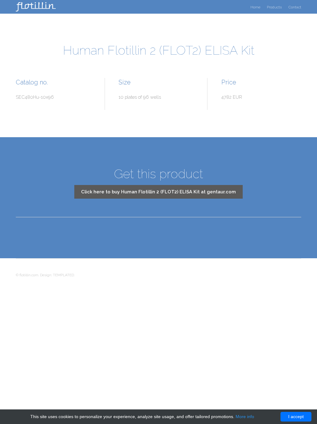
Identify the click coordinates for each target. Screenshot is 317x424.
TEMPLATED (63, 275)
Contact (295, 7)
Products (274, 7)
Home (255, 7)
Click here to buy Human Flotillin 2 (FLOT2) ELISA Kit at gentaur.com (158, 191)
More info (245, 416)
